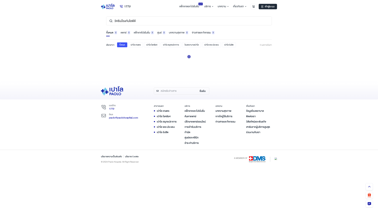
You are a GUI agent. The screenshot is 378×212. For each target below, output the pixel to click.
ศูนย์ (160, 32)
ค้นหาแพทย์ (190, 116)
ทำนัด (187, 132)
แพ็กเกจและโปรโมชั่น (195, 111)
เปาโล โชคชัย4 (151, 45)
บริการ (207, 6)
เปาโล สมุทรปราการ (171, 45)
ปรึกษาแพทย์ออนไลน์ (195, 122)
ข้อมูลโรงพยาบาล (255, 111)
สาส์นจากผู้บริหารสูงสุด (258, 127)
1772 (127, 6)
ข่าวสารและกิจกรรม (203, 32)
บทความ (222, 6)
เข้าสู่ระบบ (269, 6)
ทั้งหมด (111, 32)
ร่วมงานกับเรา (253, 132)
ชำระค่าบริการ (192, 143)
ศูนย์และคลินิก (191, 137)
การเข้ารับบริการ (193, 127)
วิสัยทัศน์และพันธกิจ (256, 122)
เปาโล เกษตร (136, 45)
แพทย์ (125, 32)
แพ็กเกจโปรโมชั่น (143, 32)
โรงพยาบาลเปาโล (192, 45)
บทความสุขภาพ (178, 32)
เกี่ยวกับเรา (238, 6)
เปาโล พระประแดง (211, 45)
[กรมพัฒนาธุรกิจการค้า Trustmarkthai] (276, 158)
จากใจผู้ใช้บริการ (223, 116)
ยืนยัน (203, 91)
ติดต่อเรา (251, 116)
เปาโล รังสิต (229, 45)
